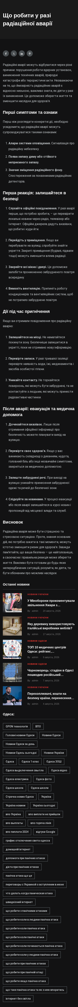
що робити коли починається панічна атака (34, 945)
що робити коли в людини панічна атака (32, 919)
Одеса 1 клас (30, 761)
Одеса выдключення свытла (25, 770)
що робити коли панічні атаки (25, 937)
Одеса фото (44, 779)
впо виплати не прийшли (44, 814)
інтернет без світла (18, 998)
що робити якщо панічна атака (26, 981)
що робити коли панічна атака (25, 928)
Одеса (10, 761)
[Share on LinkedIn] (22, 53)
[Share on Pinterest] (30, 53)
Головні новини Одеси (20, 735)
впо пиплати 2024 (17, 831)
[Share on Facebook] (6, 53)
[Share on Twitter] (14, 53)
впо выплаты (14, 823)
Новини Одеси (37, 641)
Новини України (37, 594)
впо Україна (13, 814)
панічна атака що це (19, 875)
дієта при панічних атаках (22, 866)
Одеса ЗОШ (54, 761)
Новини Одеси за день (20, 744)
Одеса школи (39, 787)
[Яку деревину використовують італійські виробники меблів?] (12, 626)
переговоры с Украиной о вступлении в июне (35, 884)
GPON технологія (17, 726)
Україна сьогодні (44, 805)
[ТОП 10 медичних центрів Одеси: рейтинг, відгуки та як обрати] (12, 649)
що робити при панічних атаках (26, 963)
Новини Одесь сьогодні (21, 752)
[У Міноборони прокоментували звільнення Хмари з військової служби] (12, 602)
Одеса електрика (17, 779)
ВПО (38, 726)
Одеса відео (59, 770)
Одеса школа (14, 787)
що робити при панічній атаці (24, 972)
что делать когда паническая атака (29, 893)
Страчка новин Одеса (20, 796)
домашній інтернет (18, 849)
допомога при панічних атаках (25, 858)
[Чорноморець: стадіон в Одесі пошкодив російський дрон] (12, 672)
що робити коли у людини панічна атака (32, 954)
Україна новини (15, 805)
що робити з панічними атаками (26, 910)
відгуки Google (45, 831)
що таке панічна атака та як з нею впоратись (35, 989)
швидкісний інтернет (19, 902)
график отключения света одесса (28, 840)
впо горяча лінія (40, 823)
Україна (46, 796)
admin (35, 611)
